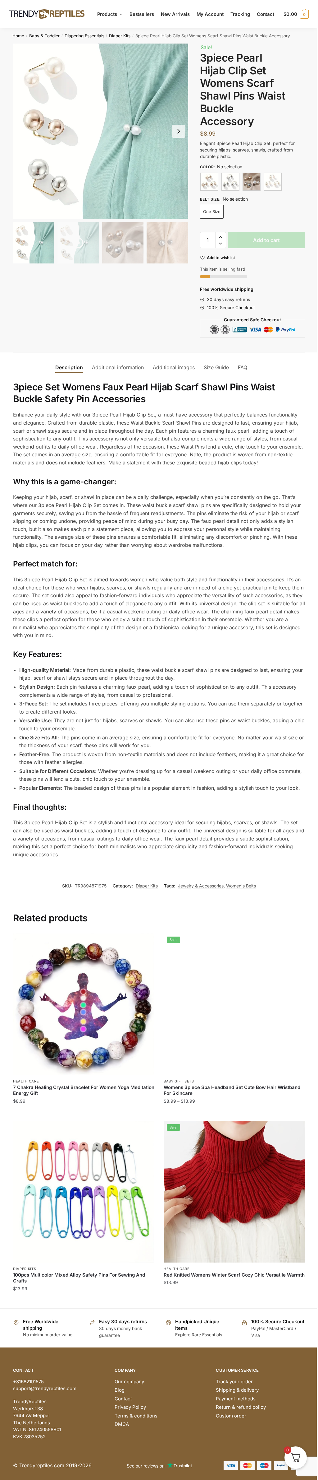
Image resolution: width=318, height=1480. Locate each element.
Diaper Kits (119, 35)
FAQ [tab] (242, 367)
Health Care (26, 1081)
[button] (178, 131)
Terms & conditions (136, 1416)
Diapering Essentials (84, 35)
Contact (123, 1399)
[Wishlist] (145, 942)
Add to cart (266, 240)
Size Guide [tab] (216, 367)
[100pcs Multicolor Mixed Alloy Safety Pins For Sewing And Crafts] (83, 1192)
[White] (272, 181)
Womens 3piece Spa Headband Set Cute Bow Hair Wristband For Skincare (232, 1090)
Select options (83, 1113)
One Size (211, 211)
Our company (129, 1382)
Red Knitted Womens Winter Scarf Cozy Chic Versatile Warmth (234, 1275)
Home (18, 35)
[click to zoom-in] (100, 131)
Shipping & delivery (237, 1390)
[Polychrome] (251, 181)
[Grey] (230, 181)
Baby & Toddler (44, 35)
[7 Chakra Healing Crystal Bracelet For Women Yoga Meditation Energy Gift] (83, 1004)
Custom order (231, 1416)
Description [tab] (69, 367)
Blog (120, 1390)
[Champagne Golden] (209, 181)
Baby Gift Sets (179, 1081)
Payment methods (236, 1399)
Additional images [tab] (174, 367)
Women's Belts (241, 885)
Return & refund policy (241, 1407)
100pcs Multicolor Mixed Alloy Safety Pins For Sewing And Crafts (79, 1278)
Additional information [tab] (118, 367)
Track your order (234, 1382)
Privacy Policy (130, 1407)
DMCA (122, 1424)
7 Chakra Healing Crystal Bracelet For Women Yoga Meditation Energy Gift (83, 1090)
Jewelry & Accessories (201, 885)
